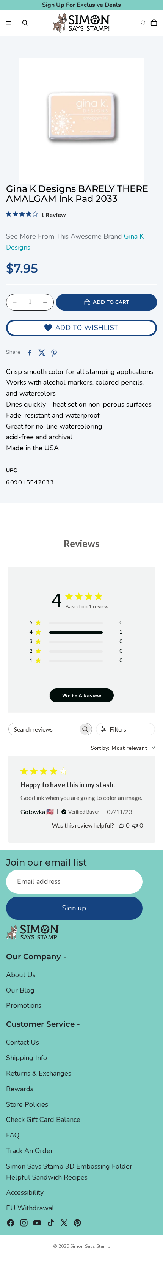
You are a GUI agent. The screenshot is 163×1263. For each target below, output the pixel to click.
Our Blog (20, 990)
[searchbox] (43, 729)
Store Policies (27, 1104)
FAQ (12, 1135)
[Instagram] (23, 1222)
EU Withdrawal (30, 1208)
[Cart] (154, 22)
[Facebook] (10, 1222)
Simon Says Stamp (90, 1246)
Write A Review (81, 695)
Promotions (23, 1005)
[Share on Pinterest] (53, 352)
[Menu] (8, 22)
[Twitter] (64, 1222)
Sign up (74, 908)
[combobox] (123, 748)
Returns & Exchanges (38, 1073)
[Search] (25, 22)
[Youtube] (37, 1222)
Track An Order (29, 1150)
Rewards (19, 1088)
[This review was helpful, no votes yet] (121, 825)
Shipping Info (26, 1057)
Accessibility (25, 1192)
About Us (21, 974)
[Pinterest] (77, 1222)
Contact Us (22, 1042)
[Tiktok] (50, 1222)
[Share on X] (41, 352)
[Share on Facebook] (29, 352)
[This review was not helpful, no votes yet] (135, 825)
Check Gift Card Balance (43, 1120)
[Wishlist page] (143, 22)
